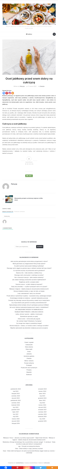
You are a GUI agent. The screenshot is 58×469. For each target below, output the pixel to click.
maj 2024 (15, 391)
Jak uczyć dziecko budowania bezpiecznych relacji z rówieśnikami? (29, 307)
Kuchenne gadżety (29, 356)
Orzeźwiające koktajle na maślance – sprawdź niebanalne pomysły (29, 298)
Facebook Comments (19, 211)
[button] (29, 34)
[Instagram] (9, 93)
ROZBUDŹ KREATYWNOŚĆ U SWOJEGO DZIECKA (29, 312)
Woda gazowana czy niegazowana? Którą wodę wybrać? (29, 263)
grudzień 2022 (42, 398)
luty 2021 (15, 414)
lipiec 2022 (42, 400)
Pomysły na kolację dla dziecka (31, 446)
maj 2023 (42, 396)
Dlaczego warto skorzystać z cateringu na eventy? (29, 275)
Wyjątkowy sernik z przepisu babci (29, 282)
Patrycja (22, 86)
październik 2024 (16, 389)
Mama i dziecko (29, 360)
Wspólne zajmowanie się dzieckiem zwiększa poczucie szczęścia (29, 328)
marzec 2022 (42, 405)
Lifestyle (42, 86)
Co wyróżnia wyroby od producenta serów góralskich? (29, 270)
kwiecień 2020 (42, 416)
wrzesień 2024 (42, 389)
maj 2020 (15, 416)
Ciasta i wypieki (29, 342)
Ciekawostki (29, 344)
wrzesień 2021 (42, 409)
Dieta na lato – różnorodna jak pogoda (29, 318)
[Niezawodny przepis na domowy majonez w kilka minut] (9, 199)
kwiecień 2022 (15, 405)
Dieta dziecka (29, 347)
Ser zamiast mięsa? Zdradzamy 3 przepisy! (29, 321)
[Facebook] (3, 93)
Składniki (29, 372)
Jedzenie (29, 354)
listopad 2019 (16, 423)
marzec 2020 (15, 419)
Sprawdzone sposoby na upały (29, 316)
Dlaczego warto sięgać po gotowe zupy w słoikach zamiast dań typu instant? (29, 268)
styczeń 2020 (16, 421)
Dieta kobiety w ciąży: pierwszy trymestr (31, 448)
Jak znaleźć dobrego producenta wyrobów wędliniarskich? (29, 279)
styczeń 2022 (42, 407)
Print (30, 175)
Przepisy (29, 370)
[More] (12, 93)
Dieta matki (29, 349)
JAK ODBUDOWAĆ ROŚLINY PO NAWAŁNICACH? (29, 309)
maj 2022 (42, 402)
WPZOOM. (47, 463)
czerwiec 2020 (42, 414)
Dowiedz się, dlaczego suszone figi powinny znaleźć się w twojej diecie (29, 300)
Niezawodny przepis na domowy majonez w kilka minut (28, 199)
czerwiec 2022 (15, 402)
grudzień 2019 (42, 421)
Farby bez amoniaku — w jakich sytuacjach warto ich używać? (29, 286)
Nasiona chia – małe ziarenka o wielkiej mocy (29, 273)
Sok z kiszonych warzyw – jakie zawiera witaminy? (29, 277)
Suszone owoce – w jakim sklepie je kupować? (29, 284)
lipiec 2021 (16, 412)
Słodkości (29, 374)
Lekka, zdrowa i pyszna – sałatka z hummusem (29, 314)
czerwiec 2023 (15, 396)
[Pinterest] (6, 93)
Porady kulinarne (29, 363)
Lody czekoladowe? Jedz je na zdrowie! (29, 293)
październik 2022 (16, 400)
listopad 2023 (16, 393)
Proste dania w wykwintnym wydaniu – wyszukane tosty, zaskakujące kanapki (29, 296)
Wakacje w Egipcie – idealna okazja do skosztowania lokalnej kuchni (29, 289)
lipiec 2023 (42, 393)
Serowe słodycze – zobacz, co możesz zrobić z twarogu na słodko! (29, 325)
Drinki (29, 351)
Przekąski (29, 365)
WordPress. (20, 463)
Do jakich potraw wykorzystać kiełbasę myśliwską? (29, 266)
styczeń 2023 (16, 398)
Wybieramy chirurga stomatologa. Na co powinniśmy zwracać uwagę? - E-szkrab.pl (27, 442)
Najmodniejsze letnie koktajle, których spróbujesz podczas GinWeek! (29, 305)
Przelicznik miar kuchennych (29, 367)
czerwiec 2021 (42, 412)
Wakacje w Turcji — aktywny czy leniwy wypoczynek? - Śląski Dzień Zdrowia (25, 438)
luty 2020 (42, 419)
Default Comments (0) (7, 211)
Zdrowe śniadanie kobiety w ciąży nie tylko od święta (29, 291)
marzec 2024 (42, 391)
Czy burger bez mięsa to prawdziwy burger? (29, 323)
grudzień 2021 (16, 409)
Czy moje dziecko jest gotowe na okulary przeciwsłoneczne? (29, 302)
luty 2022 (15, 407)
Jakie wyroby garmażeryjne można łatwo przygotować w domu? (29, 261)
